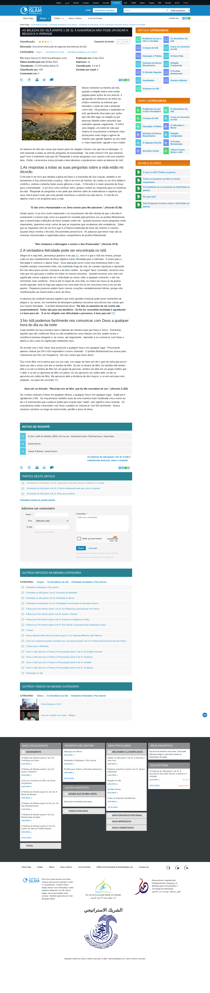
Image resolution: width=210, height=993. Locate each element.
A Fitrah (29, 630)
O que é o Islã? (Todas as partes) (159, 172)
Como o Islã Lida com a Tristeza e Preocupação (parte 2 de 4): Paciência (59, 657)
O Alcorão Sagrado (152, 72)
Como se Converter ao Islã (180, 47)
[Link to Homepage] (31, 10)
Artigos (43, 18)
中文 (125, 3)
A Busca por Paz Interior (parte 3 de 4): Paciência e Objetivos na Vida (57, 619)
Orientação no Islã (34, 673)
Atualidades (148, 80)
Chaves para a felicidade (37, 646)
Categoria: (27, 52)
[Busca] (167, 10)
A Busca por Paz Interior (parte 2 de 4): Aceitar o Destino (51, 614)
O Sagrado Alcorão (152, 142)
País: (30, 521)
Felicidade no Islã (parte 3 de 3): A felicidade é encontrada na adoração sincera (62, 603)
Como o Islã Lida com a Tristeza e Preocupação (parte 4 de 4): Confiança (59, 667)
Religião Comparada (176, 64)
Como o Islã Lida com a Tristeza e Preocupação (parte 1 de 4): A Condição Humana (64, 651)
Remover (186, 780)
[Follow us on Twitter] (177, 868)
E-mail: (30, 527)
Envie (81, 548)
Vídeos (57, 18)
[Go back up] (204, 714)
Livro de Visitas (95, 18)
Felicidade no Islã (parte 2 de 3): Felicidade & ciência (50, 598)
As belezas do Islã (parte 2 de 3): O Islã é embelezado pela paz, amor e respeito (109, 459)
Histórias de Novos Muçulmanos (152, 64)
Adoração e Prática (152, 56)
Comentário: (81, 514)
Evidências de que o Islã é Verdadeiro (152, 110)
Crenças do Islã (150, 48)
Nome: (29, 514)
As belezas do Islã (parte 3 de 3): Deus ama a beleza (51, 493)
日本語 (133, 3)
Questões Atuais (151, 151)
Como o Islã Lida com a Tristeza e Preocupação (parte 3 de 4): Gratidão (59, 662)
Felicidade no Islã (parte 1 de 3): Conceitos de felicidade (51, 592)
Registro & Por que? (105, 11)
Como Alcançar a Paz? (51, 704)
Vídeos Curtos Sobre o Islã (177, 150)
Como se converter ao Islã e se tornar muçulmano (161, 180)
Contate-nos (174, 18)
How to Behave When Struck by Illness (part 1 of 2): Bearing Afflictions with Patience (64, 635)
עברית (186, 3)
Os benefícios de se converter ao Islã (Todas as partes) (166, 188)
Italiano (142, 3)
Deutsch (96, 3)
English (58, 3)
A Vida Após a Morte (177, 126)
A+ (127, 41)
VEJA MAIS (26, 838)
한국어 (177, 3)
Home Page (28, 18)
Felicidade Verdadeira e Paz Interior (63, 25)
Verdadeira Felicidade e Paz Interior (42, 587)
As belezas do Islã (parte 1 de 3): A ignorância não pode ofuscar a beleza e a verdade (65, 483)
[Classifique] (21, 79)
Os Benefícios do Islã (39, 25)
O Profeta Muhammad (176, 72)
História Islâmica (178, 80)
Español (76, 3)
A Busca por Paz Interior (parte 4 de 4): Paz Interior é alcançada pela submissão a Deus (66, 625)
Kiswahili (168, 3)
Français (86, 3)
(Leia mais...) (26, 764)
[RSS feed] (186, 868)
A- (119, 41)
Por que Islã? (149, 196)
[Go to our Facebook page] (169, 868)
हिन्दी (159, 3)
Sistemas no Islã (151, 88)
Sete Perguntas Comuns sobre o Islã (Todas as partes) (166, 205)
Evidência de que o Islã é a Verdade (152, 39)
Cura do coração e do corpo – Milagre (58, 715)
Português (116, 3)
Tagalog (151, 3)
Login (88, 10)
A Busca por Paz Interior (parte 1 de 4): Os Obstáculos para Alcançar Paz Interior (62, 609)
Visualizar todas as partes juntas (37, 500)
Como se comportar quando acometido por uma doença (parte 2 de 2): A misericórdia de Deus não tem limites (76, 641)
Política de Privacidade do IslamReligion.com (115, 867)
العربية (67, 3)
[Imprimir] (37, 79)
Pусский (106, 3)
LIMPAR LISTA (183, 786)
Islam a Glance (75, 18)
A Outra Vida (176, 56)
